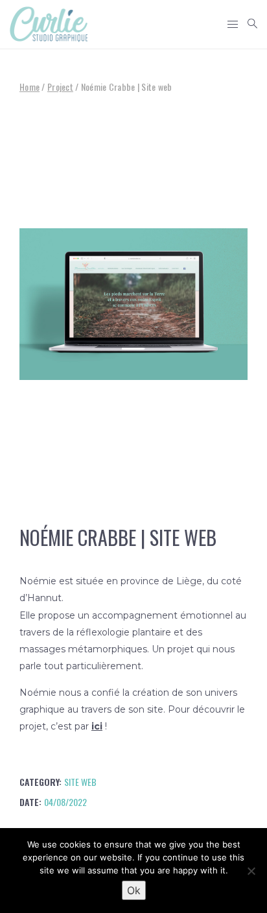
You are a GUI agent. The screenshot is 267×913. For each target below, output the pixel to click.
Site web (80, 781)
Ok (134, 890)
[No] (250, 870)
